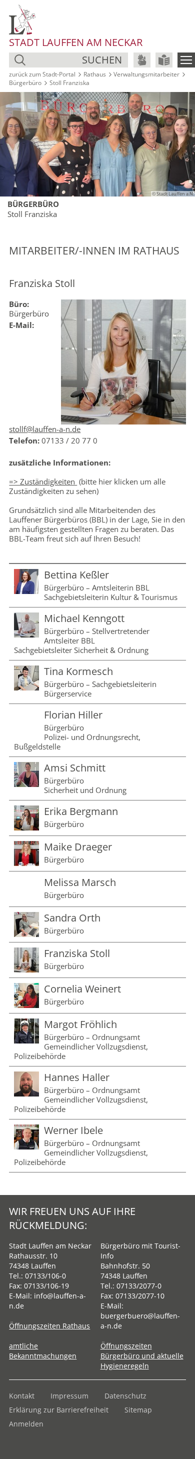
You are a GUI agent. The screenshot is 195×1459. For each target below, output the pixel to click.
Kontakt (21, 1395)
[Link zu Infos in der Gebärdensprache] (142, 60)
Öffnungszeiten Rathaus (49, 1325)
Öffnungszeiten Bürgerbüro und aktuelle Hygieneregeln (142, 1355)
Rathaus (95, 74)
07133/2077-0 (139, 1285)
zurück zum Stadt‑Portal (42, 74)
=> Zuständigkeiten (43, 481)
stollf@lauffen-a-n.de (44, 429)
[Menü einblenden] (186, 60)
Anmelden (26, 1423)
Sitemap (138, 1409)
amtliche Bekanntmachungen (42, 1350)
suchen (102, 59)
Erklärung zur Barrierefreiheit (58, 1409)
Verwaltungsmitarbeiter (147, 74)
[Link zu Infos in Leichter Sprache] (164, 60)
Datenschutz (125, 1395)
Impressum (69, 1395)
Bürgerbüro (25, 82)
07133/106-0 (45, 1275)
